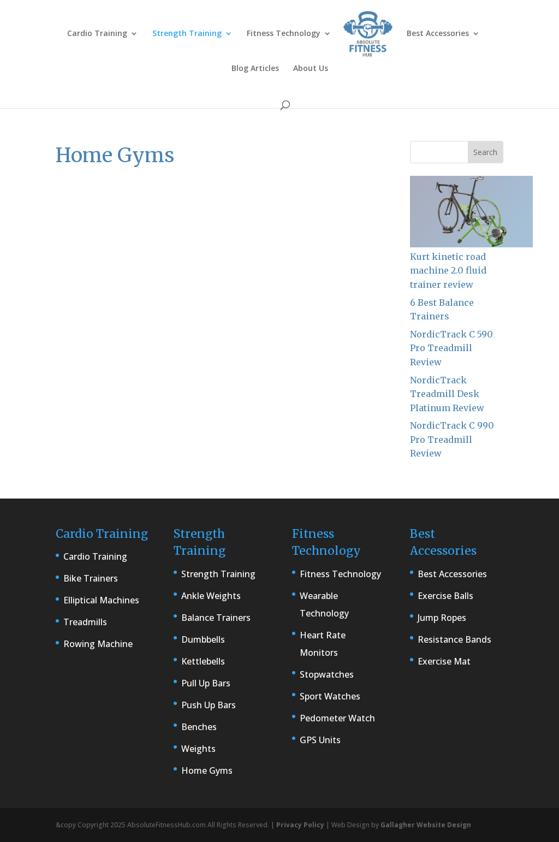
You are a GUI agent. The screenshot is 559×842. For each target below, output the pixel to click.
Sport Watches (330, 696)
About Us (310, 68)
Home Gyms (207, 770)
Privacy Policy (300, 824)
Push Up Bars (208, 705)
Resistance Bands (454, 639)
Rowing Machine (98, 644)
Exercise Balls (445, 596)
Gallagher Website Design (425, 824)
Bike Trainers (90, 578)
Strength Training (187, 33)
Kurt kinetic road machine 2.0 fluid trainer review (448, 270)
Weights (198, 749)
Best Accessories (438, 33)
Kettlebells (203, 661)
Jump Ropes (442, 618)
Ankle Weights (211, 596)
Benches (199, 727)
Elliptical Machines (101, 600)
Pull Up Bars (205, 683)
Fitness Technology (283, 33)
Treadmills (85, 622)
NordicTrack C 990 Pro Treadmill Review (452, 439)
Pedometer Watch (337, 718)
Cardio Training (97, 33)
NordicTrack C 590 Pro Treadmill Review (451, 348)
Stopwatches (327, 674)
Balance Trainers (216, 618)
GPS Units (320, 740)
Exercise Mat (444, 661)
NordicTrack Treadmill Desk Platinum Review (447, 394)
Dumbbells (203, 639)
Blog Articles (255, 68)
